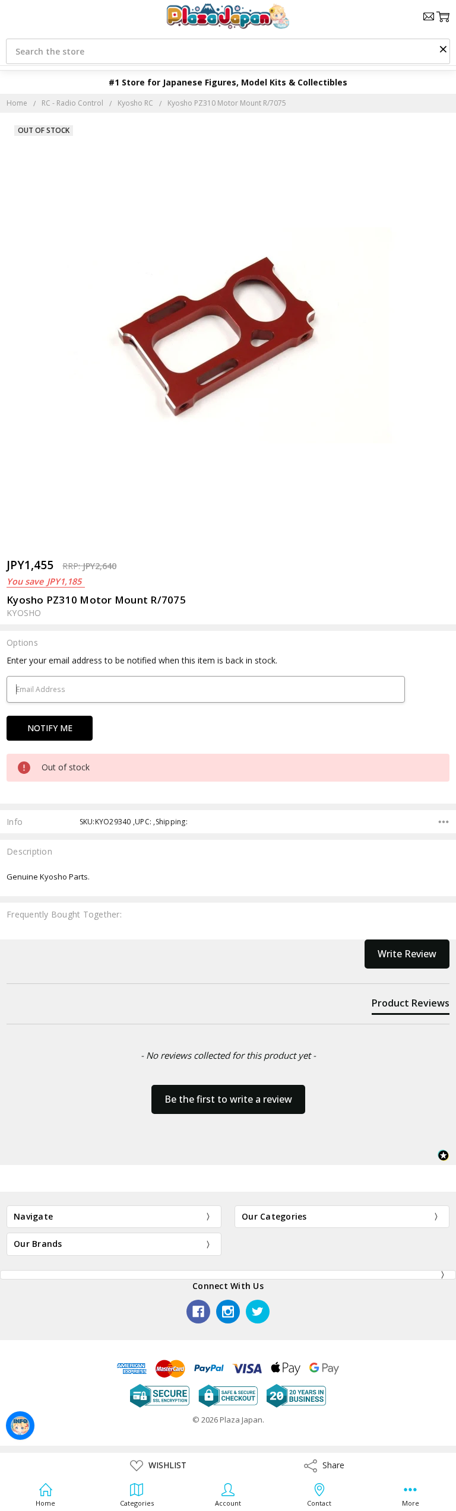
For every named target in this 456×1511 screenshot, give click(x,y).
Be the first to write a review (228, 1099)
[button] (443, 49)
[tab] (410, 1005)
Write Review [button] (407, 953)
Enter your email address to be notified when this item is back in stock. (142, 660)
